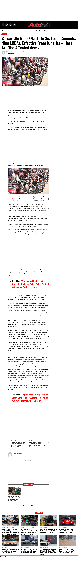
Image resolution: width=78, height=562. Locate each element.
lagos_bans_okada (22, 436)
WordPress (22, 557)
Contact (45, 30)
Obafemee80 (11, 53)
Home (32, 30)
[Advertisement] (39, 10)
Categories (37, 30)
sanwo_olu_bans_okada (35, 436)
